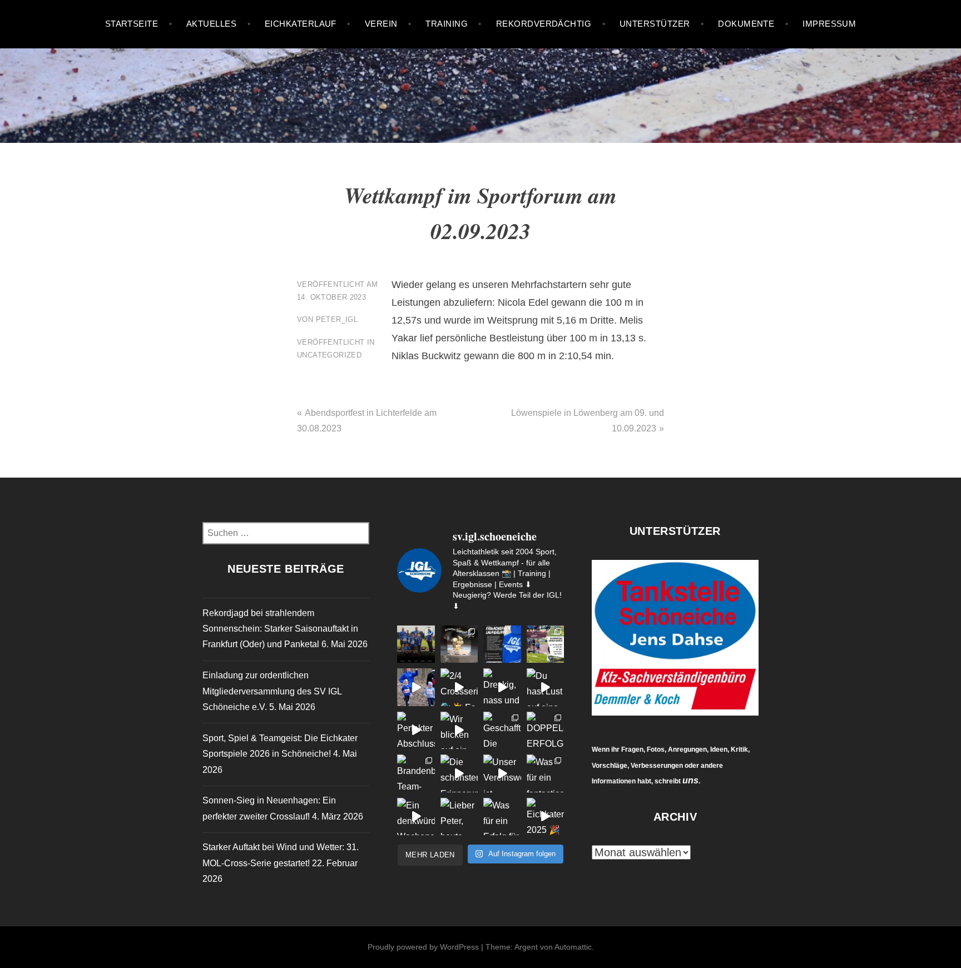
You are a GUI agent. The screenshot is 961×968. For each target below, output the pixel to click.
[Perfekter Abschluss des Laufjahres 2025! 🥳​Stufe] (416, 730)
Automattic (573, 946)
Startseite (131, 23)
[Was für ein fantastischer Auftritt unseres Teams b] (545, 773)
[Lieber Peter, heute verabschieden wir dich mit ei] (459, 817)
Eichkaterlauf (300, 23)
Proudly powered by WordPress (423, 946)
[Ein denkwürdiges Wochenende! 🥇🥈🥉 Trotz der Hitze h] (416, 817)
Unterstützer (655, 23)
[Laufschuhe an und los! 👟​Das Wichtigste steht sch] (502, 644)
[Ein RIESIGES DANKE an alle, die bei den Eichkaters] (459, 644)
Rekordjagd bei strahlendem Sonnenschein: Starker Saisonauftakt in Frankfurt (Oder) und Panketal (280, 628)
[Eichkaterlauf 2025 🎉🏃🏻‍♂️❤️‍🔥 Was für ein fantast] (545, 817)
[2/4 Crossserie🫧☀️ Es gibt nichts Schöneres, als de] (459, 687)
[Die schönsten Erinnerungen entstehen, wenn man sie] (459, 773)
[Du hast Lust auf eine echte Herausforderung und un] (545, 687)
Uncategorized (329, 355)
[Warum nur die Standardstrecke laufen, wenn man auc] (416, 687)
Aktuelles (211, 23)
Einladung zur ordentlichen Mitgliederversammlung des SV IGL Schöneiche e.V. (271, 691)
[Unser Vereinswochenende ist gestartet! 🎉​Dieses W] (502, 773)
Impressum (829, 23)
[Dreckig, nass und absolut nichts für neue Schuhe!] (502, 687)
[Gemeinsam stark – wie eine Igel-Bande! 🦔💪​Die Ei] (545, 644)
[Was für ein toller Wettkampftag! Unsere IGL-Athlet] (416, 644)
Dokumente (746, 23)
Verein (381, 23)
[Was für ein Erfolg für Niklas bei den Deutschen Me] (502, 817)
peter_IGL (337, 319)
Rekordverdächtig (543, 23)
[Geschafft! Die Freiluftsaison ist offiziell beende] (502, 730)
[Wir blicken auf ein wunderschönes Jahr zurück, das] (459, 730)
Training (446, 23)
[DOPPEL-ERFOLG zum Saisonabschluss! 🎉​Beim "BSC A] (545, 730)
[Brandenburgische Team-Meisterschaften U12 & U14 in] (416, 773)
